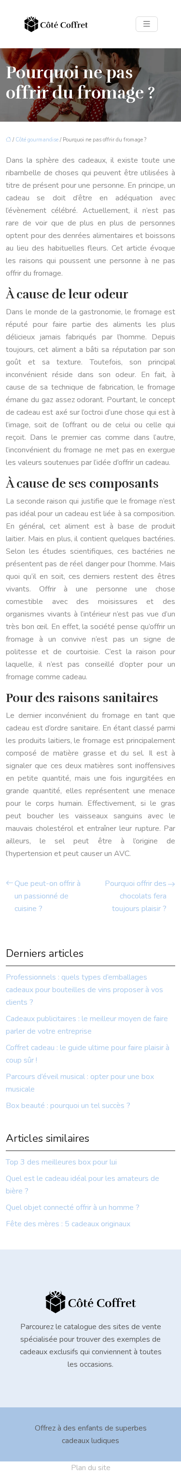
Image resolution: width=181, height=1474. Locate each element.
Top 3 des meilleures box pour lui (61, 1162)
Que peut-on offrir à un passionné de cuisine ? (47, 896)
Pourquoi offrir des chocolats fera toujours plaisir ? (136, 896)
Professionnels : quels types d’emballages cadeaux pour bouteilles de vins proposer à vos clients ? (84, 990)
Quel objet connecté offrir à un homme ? (72, 1207)
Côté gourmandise (36, 139)
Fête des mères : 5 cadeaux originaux (68, 1224)
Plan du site (91, 1467)
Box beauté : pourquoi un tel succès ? (68, 1105)
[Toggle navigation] (147, 24)
